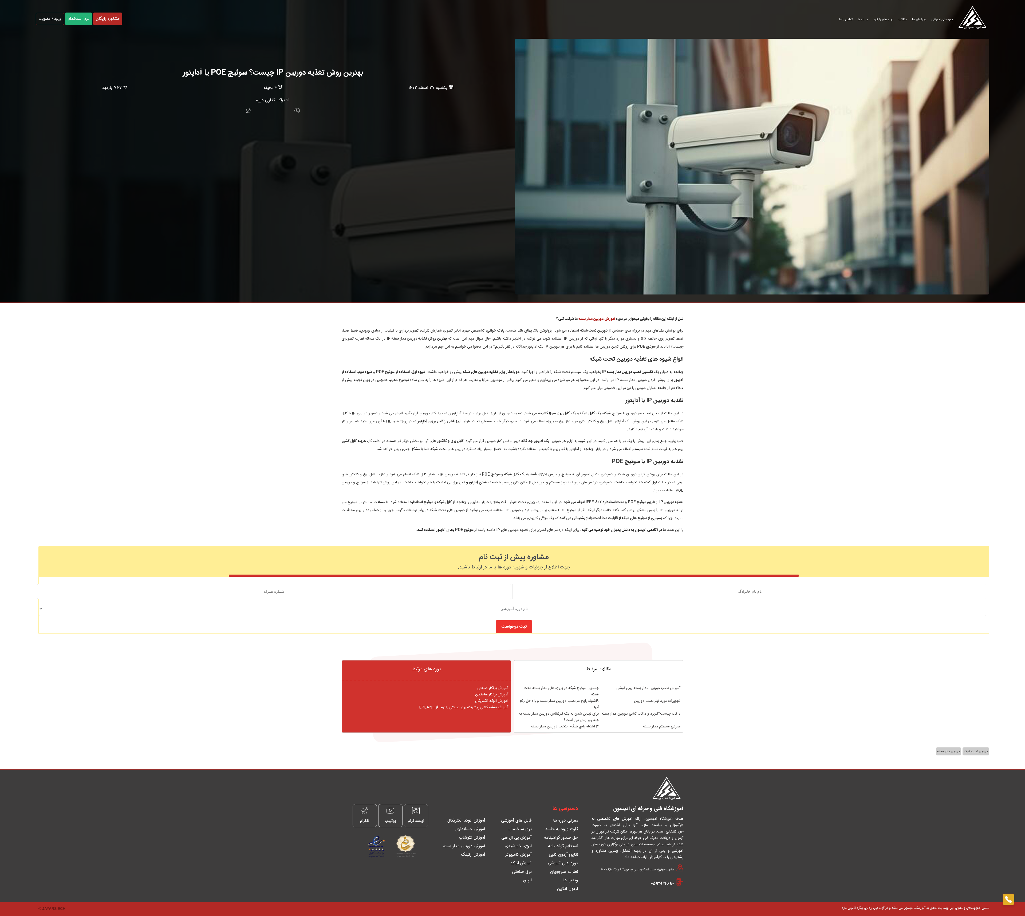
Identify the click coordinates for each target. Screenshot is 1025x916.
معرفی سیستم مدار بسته (661, 726)
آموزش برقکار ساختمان (491, 694)
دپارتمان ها (919, 19)
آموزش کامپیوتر (518, 854)
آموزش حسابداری (470, 829)
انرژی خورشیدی (518, 846)
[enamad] (376, 846)
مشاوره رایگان (108, 18)
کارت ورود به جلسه (561, 829)
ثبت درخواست (514, 626)
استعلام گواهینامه (563, 846)
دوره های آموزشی (942, 19)
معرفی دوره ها (565, 820)
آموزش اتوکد (521, 863)
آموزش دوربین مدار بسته (597, 319)
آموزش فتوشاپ (472, 837)
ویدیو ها (570, 880)
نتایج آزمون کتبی (563, 854)
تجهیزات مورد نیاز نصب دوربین (657, 701)
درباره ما (863, 19)
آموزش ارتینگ (473, 854)
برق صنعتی (522, 871)
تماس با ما (846, 19)
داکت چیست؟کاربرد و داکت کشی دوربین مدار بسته (640, 714)
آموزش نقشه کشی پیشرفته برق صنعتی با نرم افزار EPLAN (463, 707)
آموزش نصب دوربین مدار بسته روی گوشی (648, 688)
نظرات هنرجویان (564, 871)
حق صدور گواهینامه (561, 837)
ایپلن (527, 880)
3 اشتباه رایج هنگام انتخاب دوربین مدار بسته (565, 726)
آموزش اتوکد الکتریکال (491, 701)
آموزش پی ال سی (516, 837)
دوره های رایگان (883, 19)
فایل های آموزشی (516, 820)
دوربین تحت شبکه (976, 751)
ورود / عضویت (50, 19)
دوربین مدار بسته (948, 751)
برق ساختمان (520, 829)
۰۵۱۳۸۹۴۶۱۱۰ (662, 883)
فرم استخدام (78, 18)
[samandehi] (404, 846)
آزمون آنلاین (567, 889)
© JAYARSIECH (51, 908)
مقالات (903, 19)
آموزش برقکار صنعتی (492, 688)
